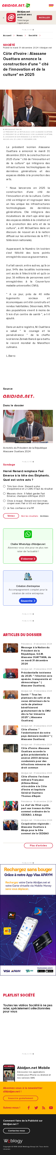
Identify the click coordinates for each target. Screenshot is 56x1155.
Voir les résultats (29, 516)
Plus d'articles (38, 845)
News (20, 35)
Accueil (7, 35)
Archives (44, 516)
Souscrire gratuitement (20, 1098)
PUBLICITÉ (27, 30)
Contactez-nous (16, 1130)
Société (33, 35)
